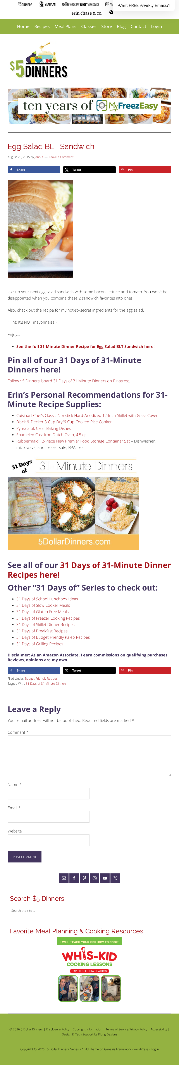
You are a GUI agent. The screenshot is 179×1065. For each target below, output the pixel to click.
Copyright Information (87, 1029)
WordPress (141, 1049)
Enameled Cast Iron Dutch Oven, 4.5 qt (51, 434)
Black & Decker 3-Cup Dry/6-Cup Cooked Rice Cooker (64, 421)
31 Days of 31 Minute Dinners (46, 683)
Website (15, 831)
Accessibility (159, 1029)
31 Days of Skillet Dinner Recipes (45, 624)
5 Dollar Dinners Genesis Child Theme (73, 1049)
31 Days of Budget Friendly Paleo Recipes (53, 637)
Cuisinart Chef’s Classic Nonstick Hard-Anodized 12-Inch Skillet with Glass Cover (87, 415)
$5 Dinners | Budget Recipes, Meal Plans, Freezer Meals (40, 60)
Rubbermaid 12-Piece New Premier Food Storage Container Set (73, 441)
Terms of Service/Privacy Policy (126, 1029)
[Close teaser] (111, 12)
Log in (155, 1049)
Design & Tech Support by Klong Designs (89, 1034)
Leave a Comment (61, 157)
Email (14, 807)
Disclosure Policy (57, 1029)
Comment (18, 732)
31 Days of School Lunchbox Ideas (47, 598)
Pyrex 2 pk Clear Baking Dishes (43, 428)
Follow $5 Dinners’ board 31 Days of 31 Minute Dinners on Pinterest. (69, 380)
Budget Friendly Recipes (41, 678)
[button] (144, 5)
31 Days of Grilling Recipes (39, 643)
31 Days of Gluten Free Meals (42, 611)
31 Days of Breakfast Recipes (41, 630)
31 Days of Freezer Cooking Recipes (48, 618)
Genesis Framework (117, 1049)
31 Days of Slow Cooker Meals (43, 605)
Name (15, 784)
